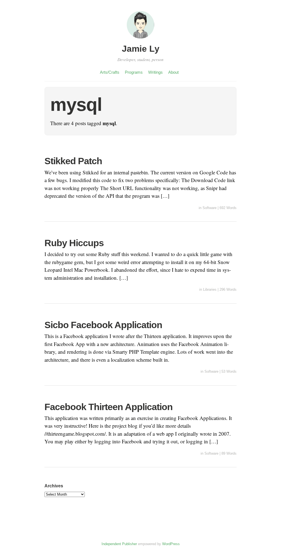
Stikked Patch (73, 161)
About (173, 72)
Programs (134, 72)
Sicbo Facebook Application (103, 325)
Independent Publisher (119, 544)
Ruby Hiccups (74, 243)
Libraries (210, 289)
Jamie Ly (140, 49)
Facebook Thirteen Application (108, 407)
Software (210, 208)
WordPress (171, 544)
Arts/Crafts (109, 72)
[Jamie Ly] (140, 39)
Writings (155, 72)
